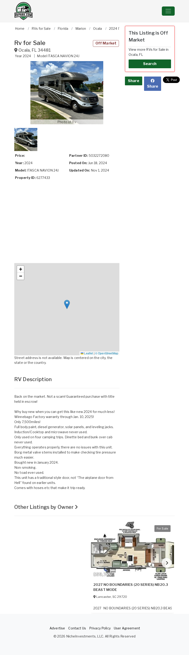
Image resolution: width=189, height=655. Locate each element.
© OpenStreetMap (106, 353)
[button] (66, 92)
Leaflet (88, 353)
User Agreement (127, 628)
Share (133, 81)
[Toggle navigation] (168, 11)
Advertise (57, 628)
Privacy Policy (100, 628)
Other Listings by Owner (44, 507)
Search (150, 64)
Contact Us (77, 628)
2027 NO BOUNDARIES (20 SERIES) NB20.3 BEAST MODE (130, 587)
